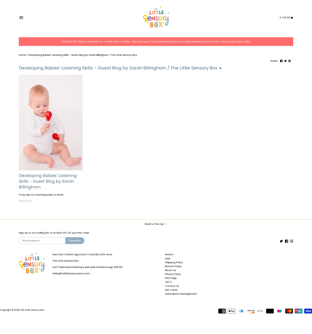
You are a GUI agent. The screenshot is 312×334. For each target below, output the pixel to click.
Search (169, 254)
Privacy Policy (173, 274)
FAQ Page (171, 278)
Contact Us (172, 286)
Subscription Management (181, 293)
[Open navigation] (21, 17)
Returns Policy (173, 266)
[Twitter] (281, 241)
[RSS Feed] (220, 68)
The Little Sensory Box (32, 310)
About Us (170, 270)
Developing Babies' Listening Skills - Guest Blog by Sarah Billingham (48, 181)
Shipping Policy (174, 262)
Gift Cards (171, 290)
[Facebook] (286, 241)
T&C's (168, 282)
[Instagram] (291, 241)
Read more (25, 201)
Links (167, 258)
